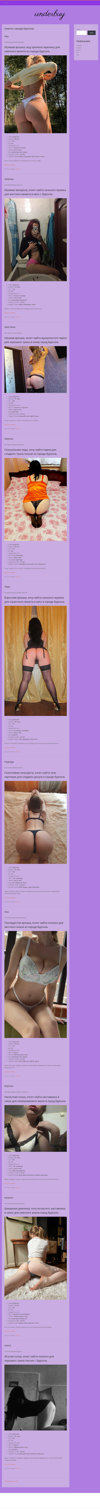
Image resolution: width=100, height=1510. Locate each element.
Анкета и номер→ (10, 165)
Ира (6, 36)
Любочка (8, 179)
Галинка (79, 45)
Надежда (9, 761)
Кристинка (9, 327)
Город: (6, 3)
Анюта (7, 1345)
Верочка (8, 1086)
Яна (6, 911)
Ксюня (78, 48)
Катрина (8, 1197)
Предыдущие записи (11, 1481)
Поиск (78, 29)
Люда (7, 586)
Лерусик (8, 438)
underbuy (50, 14)
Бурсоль (18, 169)
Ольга (78, 50)
